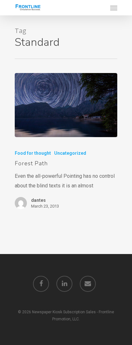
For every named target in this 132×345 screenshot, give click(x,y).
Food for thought (33, 153)
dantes (38, 200)
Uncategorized (70, 153)
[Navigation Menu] (113, 7)
